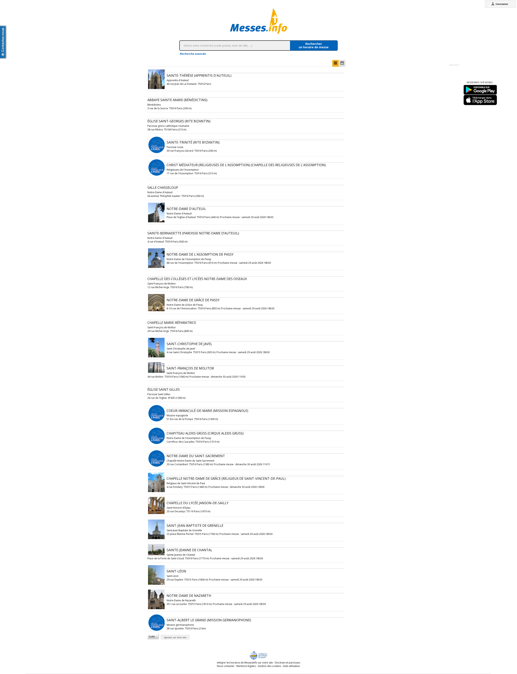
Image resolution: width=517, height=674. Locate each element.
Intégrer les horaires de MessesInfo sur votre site (245, 662)
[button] (335, 63)
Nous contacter (225, 666)
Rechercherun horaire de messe (314, 45)
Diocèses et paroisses (287, 662)
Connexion (502, 3)
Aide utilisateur (291, 666)
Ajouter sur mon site (175, 637)
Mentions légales (246, 666)
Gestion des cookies (269, 666)
